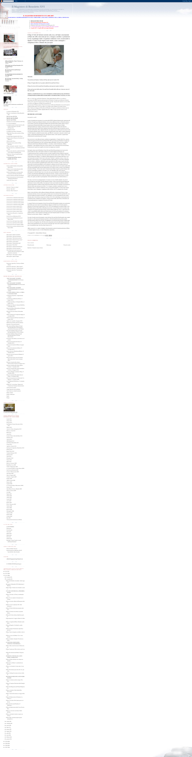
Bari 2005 (9, 518)
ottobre (8, 721)
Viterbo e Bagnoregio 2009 (12, 466)
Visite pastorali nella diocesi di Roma (14, 519)
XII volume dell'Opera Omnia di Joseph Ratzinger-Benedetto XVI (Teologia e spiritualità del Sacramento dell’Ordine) (15, 327)
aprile (7, 733)
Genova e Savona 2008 (11, 490)
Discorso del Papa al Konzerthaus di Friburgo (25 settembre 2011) (16, 309)
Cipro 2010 (9, 456)
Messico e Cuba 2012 (11, 430)
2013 (6, 571)
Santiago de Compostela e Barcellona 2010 (15, 448)
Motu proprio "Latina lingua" (13, 241)
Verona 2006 (9, 507)
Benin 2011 (9, 432)
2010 (6, 741)
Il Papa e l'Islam (10, 392)
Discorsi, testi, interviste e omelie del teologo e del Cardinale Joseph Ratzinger (16, 151)
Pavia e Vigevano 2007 (11, 504)
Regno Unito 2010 (10, 451)
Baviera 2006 (9, 509)
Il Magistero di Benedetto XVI (28, 6)
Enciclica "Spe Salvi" (11, 189)
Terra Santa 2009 (10, 473)
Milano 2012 (9, 427)
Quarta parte (9, 533)
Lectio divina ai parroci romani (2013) (14, 206)
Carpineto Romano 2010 (12, 453)
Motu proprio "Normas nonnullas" (13, 234)
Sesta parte (9, 536)
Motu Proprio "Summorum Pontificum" (14, 246)
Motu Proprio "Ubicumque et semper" (14, 254)
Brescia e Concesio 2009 (12, 463)
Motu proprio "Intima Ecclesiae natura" (14, 239)
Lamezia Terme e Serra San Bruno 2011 (14, 435)
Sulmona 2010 (10, 454)
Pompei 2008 (9, 478)
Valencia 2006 (9, 512)
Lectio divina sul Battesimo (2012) (14, 216)
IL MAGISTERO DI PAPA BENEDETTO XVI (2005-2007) (14, 74)
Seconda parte (9, 530)
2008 (6, 745)
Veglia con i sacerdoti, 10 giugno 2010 (14, 321)
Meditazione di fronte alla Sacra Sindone (15, 322)
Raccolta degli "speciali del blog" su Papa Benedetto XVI (14, 79)
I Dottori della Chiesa (11, 141)
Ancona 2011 (9, 439)
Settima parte (9, 538)
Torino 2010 (9, 459)
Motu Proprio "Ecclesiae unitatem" (14, 248)
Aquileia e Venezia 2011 (12, 446)
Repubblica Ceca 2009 (11, 465)
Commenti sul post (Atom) (37, 247)
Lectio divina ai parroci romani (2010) (14, 211)
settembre (8, 723)
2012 (6, 573)
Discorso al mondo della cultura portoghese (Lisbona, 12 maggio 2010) (15, 369)
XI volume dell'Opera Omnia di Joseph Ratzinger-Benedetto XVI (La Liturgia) (15, 331)
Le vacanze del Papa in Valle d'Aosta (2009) (15, 468)
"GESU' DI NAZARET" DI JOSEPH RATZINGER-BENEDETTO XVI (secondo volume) (16, 284)
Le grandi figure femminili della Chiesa (14, 136)
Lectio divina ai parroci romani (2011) (14, 209)
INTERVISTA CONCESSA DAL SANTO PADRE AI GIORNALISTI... (14, 656)
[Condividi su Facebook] (50, 235)
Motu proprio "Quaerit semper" (13, 256)
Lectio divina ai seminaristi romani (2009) (15, 204)
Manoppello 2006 (10, 511)
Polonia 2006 (9, 514)
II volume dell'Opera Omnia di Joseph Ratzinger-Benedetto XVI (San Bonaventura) (14, 335)
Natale (8, 396)
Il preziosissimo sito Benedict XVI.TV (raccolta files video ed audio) (14, 551)
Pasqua (8, 397)
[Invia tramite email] (45, 235)
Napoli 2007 (9, 494)
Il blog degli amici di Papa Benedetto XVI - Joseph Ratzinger (14, 66)
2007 (6, 747)
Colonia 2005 (9, 516)
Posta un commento (31, 242)
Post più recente (31, 245)
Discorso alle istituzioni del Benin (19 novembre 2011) (14, 348)
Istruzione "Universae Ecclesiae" (13, 324)
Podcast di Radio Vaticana (12, 548)
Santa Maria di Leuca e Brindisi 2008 (14, 489)
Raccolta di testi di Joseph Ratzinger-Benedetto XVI (13, 70)
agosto (7, 725)
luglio (7, 727)
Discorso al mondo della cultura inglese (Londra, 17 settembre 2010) (15, 366)
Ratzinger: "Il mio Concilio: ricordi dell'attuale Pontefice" (14, 541)
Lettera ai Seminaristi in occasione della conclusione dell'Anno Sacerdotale (15, 172)
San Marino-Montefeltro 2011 (13, 442)
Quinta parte (9, 535)
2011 (6, 575)
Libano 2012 (9, 420)
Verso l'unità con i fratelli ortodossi (14, 391)
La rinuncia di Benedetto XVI (13, 111)
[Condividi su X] (48, 235)
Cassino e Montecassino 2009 (13, 471)
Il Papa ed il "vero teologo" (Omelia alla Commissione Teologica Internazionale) (15, 385)
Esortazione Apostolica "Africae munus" (15, 266)
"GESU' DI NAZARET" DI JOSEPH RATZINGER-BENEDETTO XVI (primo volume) (15, 289)
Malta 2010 (9, 461)
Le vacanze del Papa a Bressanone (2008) (15, 485)
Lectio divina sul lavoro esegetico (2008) (15, 224)
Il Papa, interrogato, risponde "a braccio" (15, 146)
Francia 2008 (9, 482)
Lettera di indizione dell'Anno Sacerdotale (15, 175)
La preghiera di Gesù (11, 129)
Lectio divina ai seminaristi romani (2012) (15, 199)
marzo (7, 735)
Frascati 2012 (9, 422)
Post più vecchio (67, 245)
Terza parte (9, 531)
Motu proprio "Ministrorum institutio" (14, 238)
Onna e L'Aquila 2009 (11, 475)
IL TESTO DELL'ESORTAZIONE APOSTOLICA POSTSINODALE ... (13, 643)
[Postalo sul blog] (47, 235)
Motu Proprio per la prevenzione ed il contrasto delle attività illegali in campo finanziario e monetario (15, 251)
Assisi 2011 (9, 434)
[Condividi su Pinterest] (51, 235)
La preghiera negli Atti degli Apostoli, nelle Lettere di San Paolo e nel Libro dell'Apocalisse (15, 126)
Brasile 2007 (9, 502)
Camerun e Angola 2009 (11, 477)
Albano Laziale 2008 (11, 480)
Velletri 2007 (9, 495)
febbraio (8, 737)
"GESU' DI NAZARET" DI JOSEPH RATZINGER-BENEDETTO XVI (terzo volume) (15, 280)
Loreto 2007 (9, 499)
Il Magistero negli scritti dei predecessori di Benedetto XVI (43, 25)
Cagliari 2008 (9, 483)
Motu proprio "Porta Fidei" (12, 245)
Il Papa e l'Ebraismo (11, 394)
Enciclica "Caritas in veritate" (13, 187)
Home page (49, 245)
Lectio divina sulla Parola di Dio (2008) (15, 222)
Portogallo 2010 (10, 458)
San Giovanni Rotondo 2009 (12, 470)
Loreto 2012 (9, 419)
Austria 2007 (9, 497)
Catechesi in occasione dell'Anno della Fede (16, 121)
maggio (8, 731)
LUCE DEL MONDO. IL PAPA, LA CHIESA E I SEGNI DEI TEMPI (15, 293)
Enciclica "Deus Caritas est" (12, 190)
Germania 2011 (10, 437)
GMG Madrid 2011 (10, 441)
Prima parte (9, 528)
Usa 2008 (8, 492)
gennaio (8, 739)
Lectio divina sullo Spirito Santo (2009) (15, 221)
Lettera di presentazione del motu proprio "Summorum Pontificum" (15, 177)
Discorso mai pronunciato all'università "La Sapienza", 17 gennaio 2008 (15, 378)
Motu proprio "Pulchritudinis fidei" (14, 243)
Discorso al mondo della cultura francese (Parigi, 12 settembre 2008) (15, 375)
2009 (6, 743)
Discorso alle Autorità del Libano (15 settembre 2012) (14, 342)
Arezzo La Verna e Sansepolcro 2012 (14, 429)
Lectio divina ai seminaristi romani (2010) (15, 202)
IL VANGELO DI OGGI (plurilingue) (14, 564)
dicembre (8, 577)
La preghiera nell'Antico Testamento (14, 131)
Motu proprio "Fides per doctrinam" (14, 236)
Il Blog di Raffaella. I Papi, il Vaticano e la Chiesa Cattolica (14, 61)
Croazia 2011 (9, 444)
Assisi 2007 (9, 500)
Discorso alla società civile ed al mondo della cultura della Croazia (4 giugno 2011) (15, 359)
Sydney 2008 (9, 487)
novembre (8, 579)
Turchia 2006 (9, 506)
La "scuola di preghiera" (11, 123)
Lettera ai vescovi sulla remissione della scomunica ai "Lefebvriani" (15, 169)
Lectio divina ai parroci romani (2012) (14, 207)
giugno (8, 729)
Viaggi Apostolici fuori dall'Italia (13, 389)
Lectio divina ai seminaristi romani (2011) (15, 201)
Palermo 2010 (9, 449)
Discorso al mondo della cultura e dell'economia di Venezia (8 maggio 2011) (16, 362)
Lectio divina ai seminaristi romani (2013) (15, 197)
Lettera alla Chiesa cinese (12, 180)
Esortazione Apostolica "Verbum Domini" (15, 268)
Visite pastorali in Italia (11, 387)
